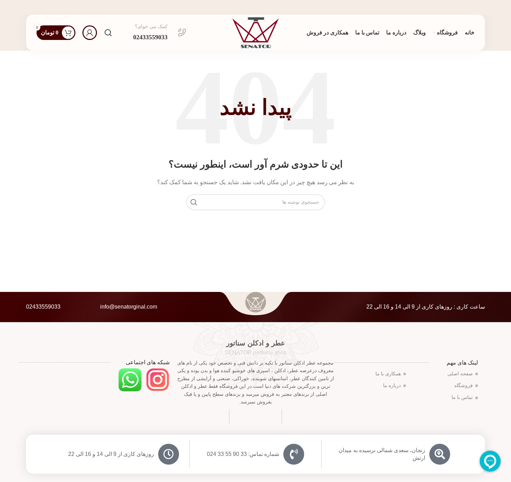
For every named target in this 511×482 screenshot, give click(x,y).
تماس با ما (462, 397)
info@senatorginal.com (128, 307)
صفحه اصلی (460, 373)
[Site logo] (255, 32)
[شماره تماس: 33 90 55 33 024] (293, 454)
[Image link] (158, 379)
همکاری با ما (388, 373)
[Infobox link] (159, 33)
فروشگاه (463, 385)
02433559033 (43, 307)
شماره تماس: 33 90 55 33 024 (243, 454)
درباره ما (392, 385)
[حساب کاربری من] (89, 33)
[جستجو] (108, 33)
